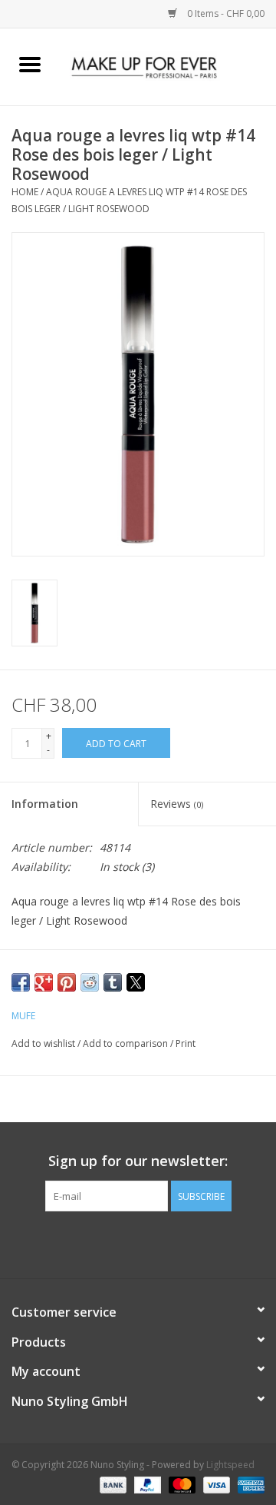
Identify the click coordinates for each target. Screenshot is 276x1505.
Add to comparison (126, 1043)
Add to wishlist (44, 1043)
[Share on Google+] (43, 982)
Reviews (176, 803)
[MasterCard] (180, 1483)
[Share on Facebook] (21, 982)
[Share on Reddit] (89, 982)
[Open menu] (30, 63)
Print (186, 1043)
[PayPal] (146, 1483)
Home (25, 191)
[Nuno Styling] (168, 65)
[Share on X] (136, 982)
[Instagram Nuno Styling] (179, 1243)
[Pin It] (67, 982)
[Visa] (215, 1483)
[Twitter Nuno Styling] (124, 1243)
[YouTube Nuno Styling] (152, 1243)
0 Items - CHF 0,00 (224, 13)
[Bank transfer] (111, 1483)
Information (45, 803)
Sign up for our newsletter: (138, 1161)
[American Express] (248, 1483)
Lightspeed (230, 1464)
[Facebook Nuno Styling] (96, 1243)
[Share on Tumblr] (113, 982)
